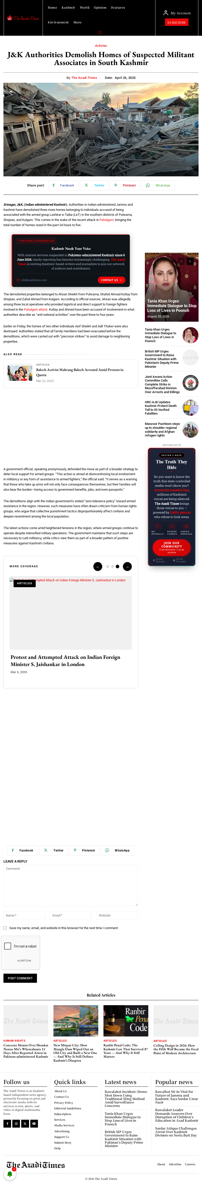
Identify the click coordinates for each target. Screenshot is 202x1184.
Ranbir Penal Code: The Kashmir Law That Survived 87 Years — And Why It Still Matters (125, 1051)
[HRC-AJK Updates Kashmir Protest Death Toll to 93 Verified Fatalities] (191, 408)
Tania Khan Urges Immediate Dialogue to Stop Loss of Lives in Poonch (172, 306)
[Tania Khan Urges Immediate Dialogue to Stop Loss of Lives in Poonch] (172, 287)
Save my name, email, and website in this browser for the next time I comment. (63, 928)
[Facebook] (7, 1123)
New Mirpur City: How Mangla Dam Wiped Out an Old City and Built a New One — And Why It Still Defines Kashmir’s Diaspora (75, 1053)
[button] (100, 32)
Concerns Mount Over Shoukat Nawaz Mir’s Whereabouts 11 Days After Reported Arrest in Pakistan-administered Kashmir (25, 1051)
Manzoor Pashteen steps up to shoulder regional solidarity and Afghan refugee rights (162, 429)
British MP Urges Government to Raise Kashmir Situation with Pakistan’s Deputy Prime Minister (162, 359)
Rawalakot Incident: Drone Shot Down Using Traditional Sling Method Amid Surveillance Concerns (126, 1098)
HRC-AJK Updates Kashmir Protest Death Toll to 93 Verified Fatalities (161, 408)
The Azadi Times (84, 78)
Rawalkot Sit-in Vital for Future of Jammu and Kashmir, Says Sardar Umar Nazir (176, 1096)
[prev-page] (181, 261)
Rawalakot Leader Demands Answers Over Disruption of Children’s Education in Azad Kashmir (176, 1115)
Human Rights (14, 1040)
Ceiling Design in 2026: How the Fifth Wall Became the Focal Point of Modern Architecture (176, 1049)
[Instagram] (16, 1123)
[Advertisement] (70, 430)
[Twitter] (25, 1123)
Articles (101, 46)
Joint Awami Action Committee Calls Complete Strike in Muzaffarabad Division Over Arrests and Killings (162, 384)
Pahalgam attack (36, 309)
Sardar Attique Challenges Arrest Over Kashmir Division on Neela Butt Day (176, 1132)
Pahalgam (107, 220)
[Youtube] (34, 1123)
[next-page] (190, 261)
